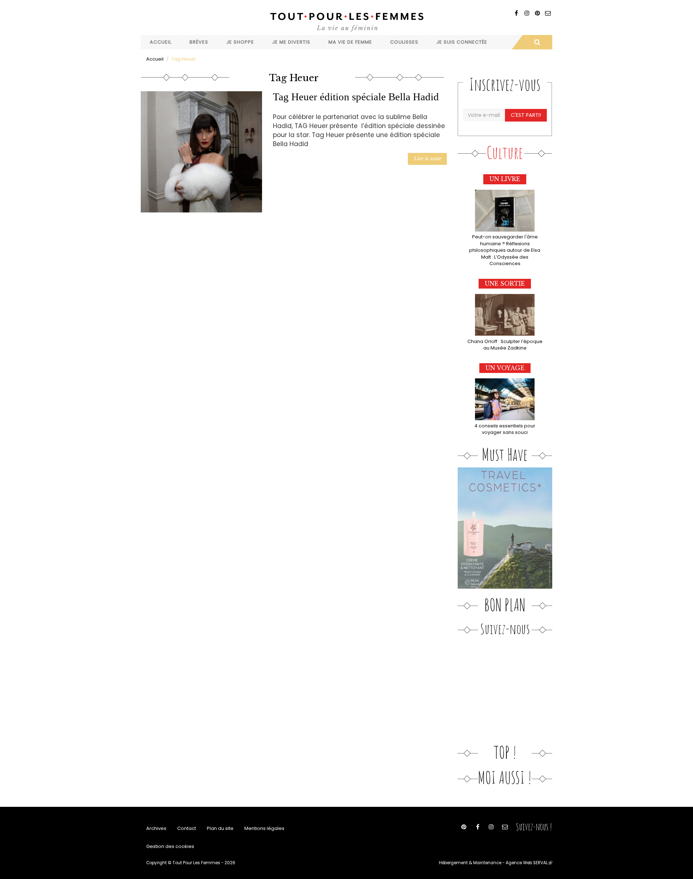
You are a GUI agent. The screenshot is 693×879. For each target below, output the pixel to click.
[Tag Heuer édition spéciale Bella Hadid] (201, 151)
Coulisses (404, 42)
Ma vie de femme (350, 42)
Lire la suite (427, 158)
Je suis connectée (461, 42)
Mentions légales (264, 828)
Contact (186, 828)
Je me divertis (291, 42)
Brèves (198, 42)
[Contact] (547, 13)
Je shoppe (240, 42)
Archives (156, 828)
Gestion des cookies (170, 846)
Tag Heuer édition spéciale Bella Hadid (356, 96)
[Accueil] (346, 21)
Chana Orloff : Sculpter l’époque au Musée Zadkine (504, 345)
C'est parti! (526, 115)
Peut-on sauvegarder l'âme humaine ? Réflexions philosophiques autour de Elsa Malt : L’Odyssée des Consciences (504, 250)
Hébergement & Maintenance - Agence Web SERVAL (495, 863)
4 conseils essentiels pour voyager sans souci (504, 429)
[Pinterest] (537, 13)
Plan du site (220, 828)
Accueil (160, 42)
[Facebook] (516, 13)
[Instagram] (526, 13)
